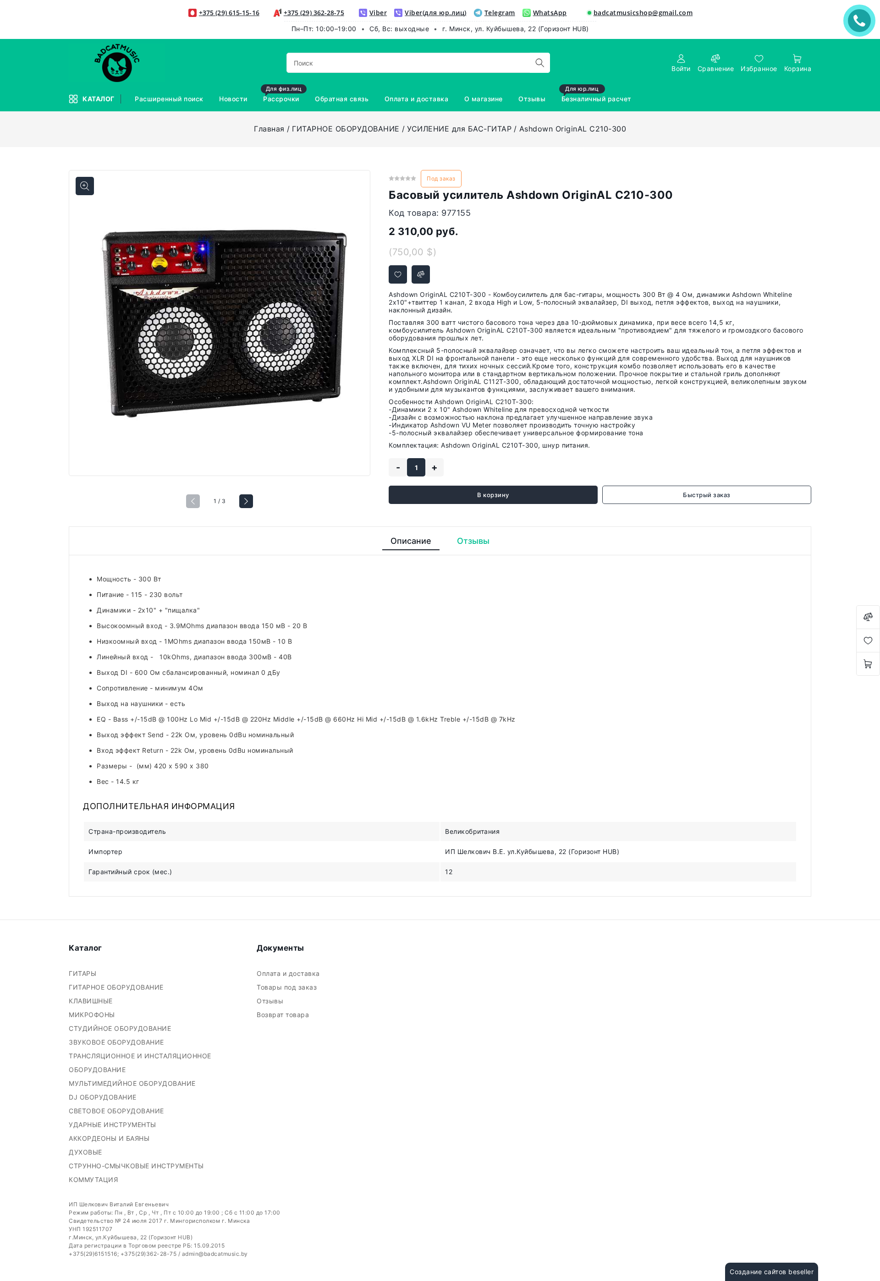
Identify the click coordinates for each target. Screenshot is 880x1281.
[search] (540, 63)
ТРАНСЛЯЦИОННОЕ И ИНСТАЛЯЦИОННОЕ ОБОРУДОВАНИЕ (140, 1062)
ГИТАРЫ (84, 973)
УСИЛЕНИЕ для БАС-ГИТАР (459, 128)
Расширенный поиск (170, 99)
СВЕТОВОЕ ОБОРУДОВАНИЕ (117, 1111)
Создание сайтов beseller (772, 1272)
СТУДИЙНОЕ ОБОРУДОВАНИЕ (121, 1028)
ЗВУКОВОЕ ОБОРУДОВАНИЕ (117, 1042)
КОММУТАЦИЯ (94, 1179)
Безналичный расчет (597, 95)
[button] (246, 501)
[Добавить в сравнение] (421, 274)
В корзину (493, 494)
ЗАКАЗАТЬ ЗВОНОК (861, 20)
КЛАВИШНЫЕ (92, 1001)
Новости (234, 99)
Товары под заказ (288, 987)
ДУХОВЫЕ (86, 1152)
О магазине (484, 99)
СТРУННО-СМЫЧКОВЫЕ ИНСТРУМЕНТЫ (137, 1166)
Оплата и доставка (418, 99)
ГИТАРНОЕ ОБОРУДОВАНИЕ (346, 128)
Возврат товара (284, 1014)
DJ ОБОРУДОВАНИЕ (103, 1097)
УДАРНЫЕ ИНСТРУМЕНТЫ (113, 1124)
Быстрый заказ (707, 494)
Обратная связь (343, 99)
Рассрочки (282, 95)
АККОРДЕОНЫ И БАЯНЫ (110, 1138)
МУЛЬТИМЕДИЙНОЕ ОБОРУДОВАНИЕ (133, 1083)
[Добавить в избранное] (398, 274)
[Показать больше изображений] (85, 186)
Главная (269, 128)
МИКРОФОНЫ (93, 1014)
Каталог (99, 99)
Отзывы (533, 99)
